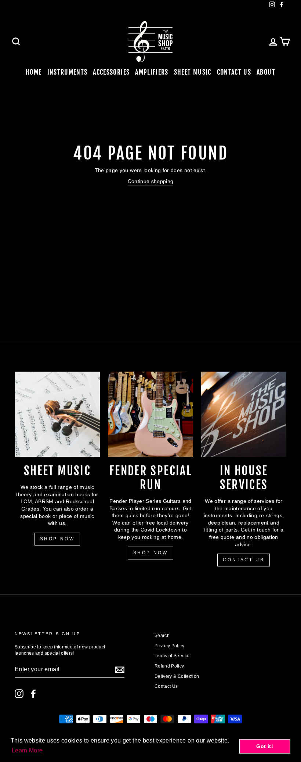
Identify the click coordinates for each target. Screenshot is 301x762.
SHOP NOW (57, 538)
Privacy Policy (169, 645)
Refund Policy (169, 666)
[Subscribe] (119, 669)
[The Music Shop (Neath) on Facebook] (33, 693)
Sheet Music (192, 72)
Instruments (67, 72)
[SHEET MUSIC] (57, 414)
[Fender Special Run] (150, 414)
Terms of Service (172, 655)
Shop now (150, 552)
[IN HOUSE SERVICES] (243, 414)
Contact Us (234, 72)
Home (33, 72)
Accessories (111, 72)
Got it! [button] (264, 746)
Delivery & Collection (177, 676)
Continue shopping (151, 181)
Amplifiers (151, 72)
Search (162, 635)
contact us (243, 559)
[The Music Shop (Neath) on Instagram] (19, 693)
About (266, 72)
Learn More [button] (27, 750)
